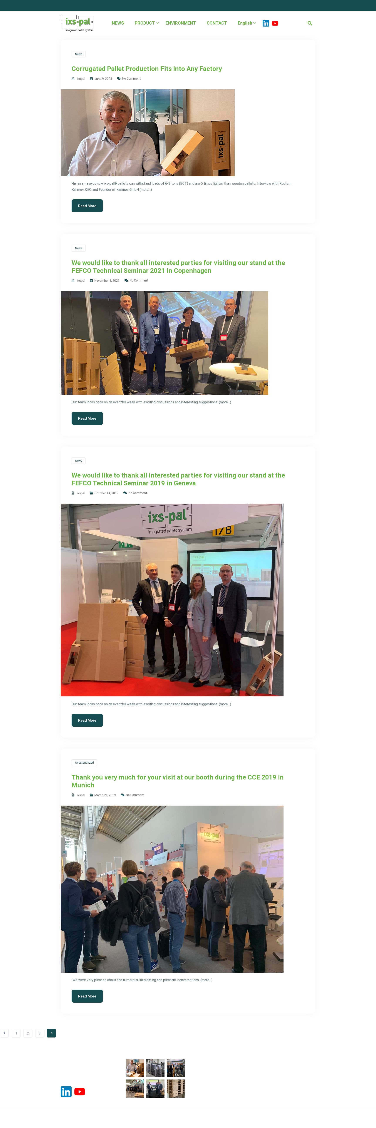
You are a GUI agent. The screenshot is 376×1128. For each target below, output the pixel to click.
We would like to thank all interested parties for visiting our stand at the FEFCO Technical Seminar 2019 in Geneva (178, 479)
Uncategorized (84, 762)
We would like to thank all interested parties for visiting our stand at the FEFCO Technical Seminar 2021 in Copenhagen (178, 266)
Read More (87, 206)
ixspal (81, 78)
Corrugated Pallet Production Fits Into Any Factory (147, 68)
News (78, 54)
